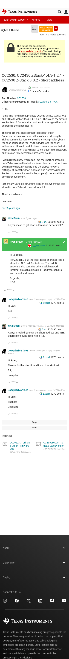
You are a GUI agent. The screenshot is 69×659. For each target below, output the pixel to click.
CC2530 (21, 98)
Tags (34, 422)
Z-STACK (53, 101)
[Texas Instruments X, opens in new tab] (29, 601)
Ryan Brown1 (17, 241)
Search (60, 12)
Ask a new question (56, 28)
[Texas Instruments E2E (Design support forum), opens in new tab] (52, 601)
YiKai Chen (14, 218)
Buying (6, 577)
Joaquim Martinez (17, 90)
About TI (7, 548)
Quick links (9, 562)
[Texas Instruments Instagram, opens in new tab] (5, 601)
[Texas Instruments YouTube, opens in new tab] (64, 601)
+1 (64, 242)
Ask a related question (46, 28)
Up (9, 232)
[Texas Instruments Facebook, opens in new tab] (17, 601)
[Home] (19, 11)
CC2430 (42, 101)
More (49, 19)
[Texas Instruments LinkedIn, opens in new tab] (40, 601)
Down (17, 232)
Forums (36, 19)
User (66, 12)
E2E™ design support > (16, 19)
